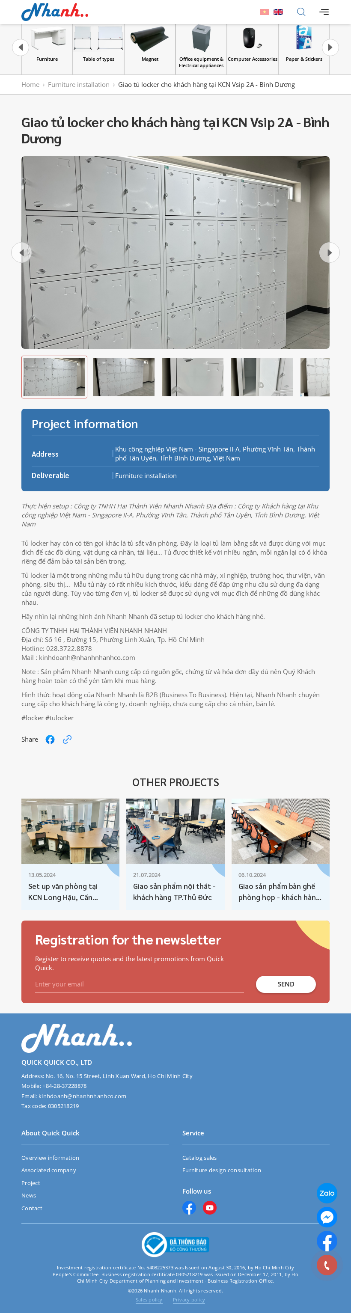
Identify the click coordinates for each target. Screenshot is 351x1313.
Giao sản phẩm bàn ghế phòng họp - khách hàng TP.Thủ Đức (279, 892)
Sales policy (149, 1299)
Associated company (48, 1170)
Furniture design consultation (221, 1170)
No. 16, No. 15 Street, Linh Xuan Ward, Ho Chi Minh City (119, 1076)
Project (30, 1183)
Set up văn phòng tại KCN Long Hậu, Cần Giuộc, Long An (63, 892)
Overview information (50, 1158)
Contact (31, 1208)
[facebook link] (50, 739)
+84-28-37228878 (64, 1086)
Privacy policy (189, 1299)
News (28, 1195)
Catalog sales (199, 1158)
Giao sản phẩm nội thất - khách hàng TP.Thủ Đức (174, 891)
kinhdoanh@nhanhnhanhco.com (82, 1096)
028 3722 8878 (302, 1265)
